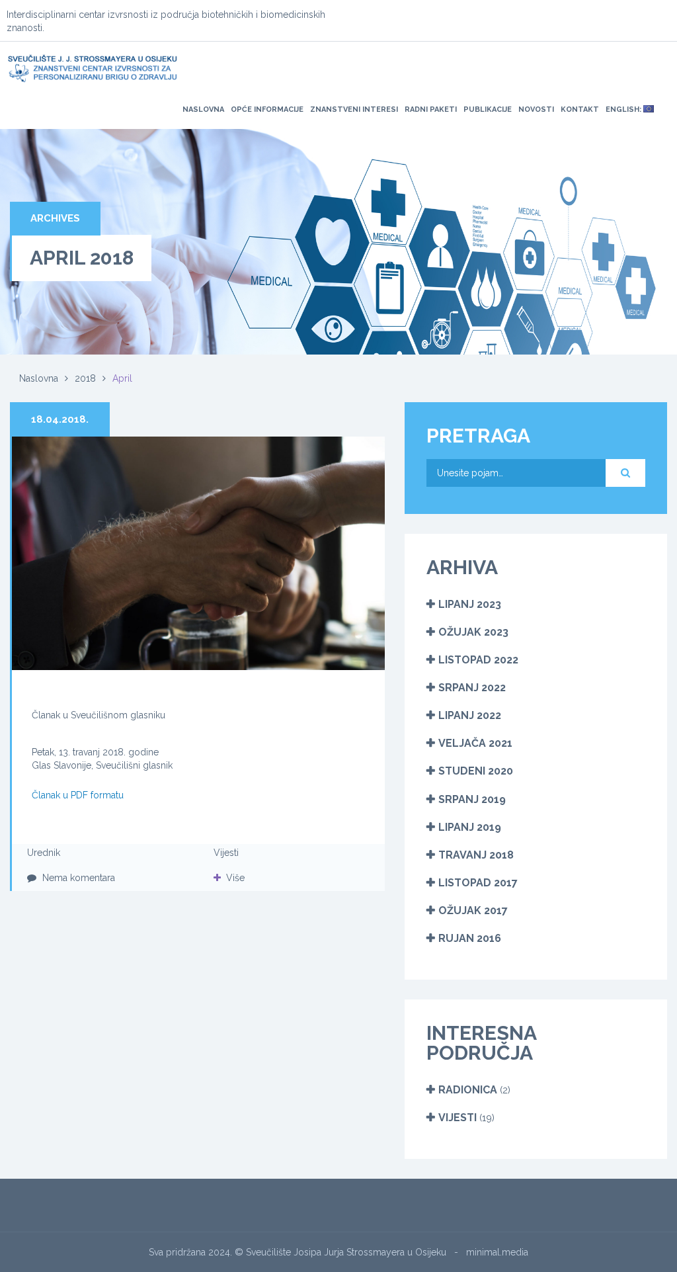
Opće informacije (267, 109)
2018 (85, 378)
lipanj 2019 (469, 827)
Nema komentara (77, 877)
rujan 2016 (469, 938)
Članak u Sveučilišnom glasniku (98, 715)
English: (624, 109)
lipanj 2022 (469, 715)
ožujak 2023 (473, 632)
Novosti (536, 109)
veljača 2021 (475, 743)
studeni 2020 (475, 771)
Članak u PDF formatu (78, 795)
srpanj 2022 (472, 687)
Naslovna (203, 109)
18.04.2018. (60, 419)
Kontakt (580, 109)
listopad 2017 (478, 882)
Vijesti (226, 852)
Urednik (43, 852)
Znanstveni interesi (354, 109)
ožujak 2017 (473, 910)
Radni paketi (431, 109)
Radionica (467, 1089)
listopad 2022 (478, 660)
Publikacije (487, 109)
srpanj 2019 (472, 799)
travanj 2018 (476, 855)
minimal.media (497, 1252)
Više (235, 877)
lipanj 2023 (469, 604)
